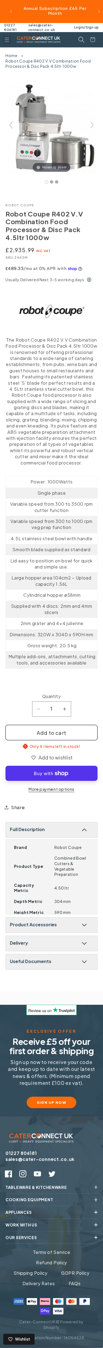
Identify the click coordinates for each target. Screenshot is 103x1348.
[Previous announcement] (11, 11)
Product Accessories (33, 924)
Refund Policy (51, 1262)
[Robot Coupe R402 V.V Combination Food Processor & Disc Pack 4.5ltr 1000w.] (46, 182)
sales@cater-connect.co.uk (41, 27)
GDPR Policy (75, 1273)
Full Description (27, 829)
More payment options (51, 789)
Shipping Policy (30, 1273)
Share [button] (18, 807)
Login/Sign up (86, 27)
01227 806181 (10, 27)
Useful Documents (30, 961)
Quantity (51, 696)
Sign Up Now (51, 1102)
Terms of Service (51, 1252)
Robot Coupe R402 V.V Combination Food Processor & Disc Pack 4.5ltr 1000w (48, 63)
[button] (7, 40)
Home (11, 55)
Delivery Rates (39, 1283)
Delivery (19, 943)
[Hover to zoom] (51, 127)
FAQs (75, 1283)
